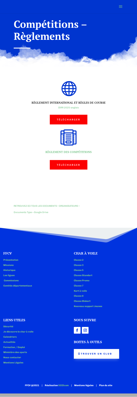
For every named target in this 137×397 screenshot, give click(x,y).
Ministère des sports (15, 352)
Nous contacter (12, 357)
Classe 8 (79, 295)
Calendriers (10, 336)
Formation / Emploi (14, 347)
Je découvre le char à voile (18, 331)
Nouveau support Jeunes (88, 306)
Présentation (10, 260)
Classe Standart (83, 275)
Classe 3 (79, 265)
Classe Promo (81, 280)
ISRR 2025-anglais (68, 107)
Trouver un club (96, 353)
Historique (9, 270)
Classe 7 (79, 285)
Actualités (9, 342)
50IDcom (63, 385)
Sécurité (8, 326)
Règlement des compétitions (68, 152)
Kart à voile (80, 290)
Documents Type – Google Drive (31, 212)
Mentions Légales (13, 362)
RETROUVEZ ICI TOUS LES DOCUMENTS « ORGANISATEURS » (47, 206)
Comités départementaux (17, 285)
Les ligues (9, 275)
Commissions (11, 280)
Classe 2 (79, 260)
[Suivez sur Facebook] (77, 330)
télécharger (68, 119)
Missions (8, 265)
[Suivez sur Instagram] (85, 330)
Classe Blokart (82, 301)
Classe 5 (79, 270)
